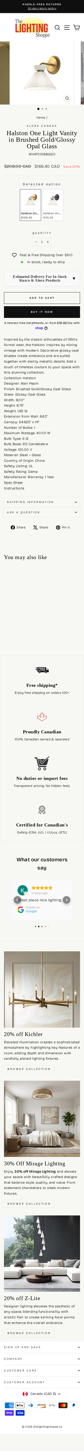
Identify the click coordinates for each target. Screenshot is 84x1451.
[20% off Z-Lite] (42, 1253)
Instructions (14, 488)
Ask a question (23, 512)
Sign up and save (22, 1347)
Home (40, 118)
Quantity (42, 233)
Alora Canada (42, 125)
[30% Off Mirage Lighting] (42, 1119)
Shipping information (30, 502)
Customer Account (24, 1382)
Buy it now (42, 311)
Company (13, 1358)
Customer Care (20, 1370)
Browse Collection (29, 1069)
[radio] (30, 205)
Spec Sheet (13, 482)
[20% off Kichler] (42, 989)
